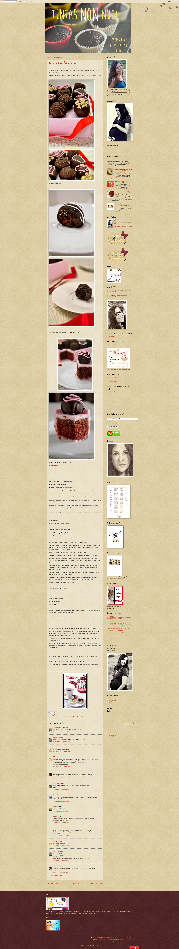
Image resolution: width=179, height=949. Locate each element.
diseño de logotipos (112, 941)
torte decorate (79, 716)
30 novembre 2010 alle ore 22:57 (61, 751)
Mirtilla (55, 806)
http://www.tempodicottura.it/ (115, 633)
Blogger (97, 945)
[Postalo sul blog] (51, 712)
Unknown (55, 757)
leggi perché (111, 344)
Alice (54, 816)
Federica (55, 866)
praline (73, 716)
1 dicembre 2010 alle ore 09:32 (61, 801)
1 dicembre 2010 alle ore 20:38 (61, 845)
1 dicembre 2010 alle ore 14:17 (61, 822)
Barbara (55, 851)
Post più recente (53, 883)
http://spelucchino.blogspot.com (115, 621)
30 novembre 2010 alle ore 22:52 (61, 741)
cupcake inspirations (112, 392)
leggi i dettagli (111, 336)
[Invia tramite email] (49, 712)
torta (53, 481)
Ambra (71, 671)
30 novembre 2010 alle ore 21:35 (61, 731)
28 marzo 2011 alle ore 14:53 (60, 872)
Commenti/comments (113, 381)
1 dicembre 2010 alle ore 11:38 (61, 811)
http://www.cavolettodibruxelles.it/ (116, 625)
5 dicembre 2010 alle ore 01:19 (61, 860)
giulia (54, 747)
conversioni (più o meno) (113, 377)
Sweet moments (78, 671)
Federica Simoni (57, 727)
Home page (75, 883)
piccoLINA (56, 783)
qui (57, 465)
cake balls (57, 716)
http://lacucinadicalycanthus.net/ (116, 618)
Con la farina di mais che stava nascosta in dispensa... (123, 170)
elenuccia (55, 795)
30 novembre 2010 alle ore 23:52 (61, 778)
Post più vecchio (97, 883)
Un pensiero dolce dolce (63, 63)
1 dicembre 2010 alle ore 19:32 (61, 836)
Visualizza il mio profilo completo (123, 226)
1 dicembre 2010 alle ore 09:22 (61, 789)
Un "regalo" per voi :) (120, 204)
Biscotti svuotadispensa (121, 181)
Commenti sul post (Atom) (59, 887)
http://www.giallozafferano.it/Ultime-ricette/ (118, 628)
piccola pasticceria (66, 716)
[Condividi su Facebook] (55, 712)
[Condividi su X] (53, 712)
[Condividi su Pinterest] (56, 712)
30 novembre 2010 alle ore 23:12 (61, 766)
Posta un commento (56, 875)
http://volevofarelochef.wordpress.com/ (117, 623)
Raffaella (55, 737)
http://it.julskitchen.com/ (113, 616)
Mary (54, 841)
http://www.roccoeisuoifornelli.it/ (115, 630)
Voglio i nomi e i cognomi (114, 160)
